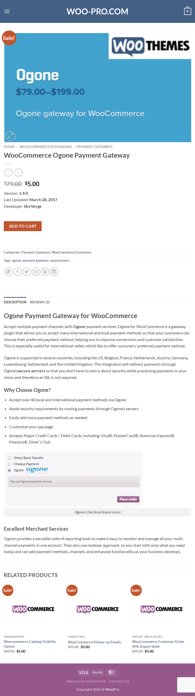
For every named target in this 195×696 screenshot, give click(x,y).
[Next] (191, 623)
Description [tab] (15, 302)
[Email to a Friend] (36, 272)
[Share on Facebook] (17, 272)
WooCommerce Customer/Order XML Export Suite (158, 643)
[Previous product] (18, 172)
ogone (16, 260)
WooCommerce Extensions (46, 147)
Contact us (119, 681)
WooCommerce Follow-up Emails (94, 642)
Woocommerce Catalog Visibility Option (30, 643)
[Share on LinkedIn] (54, 272)
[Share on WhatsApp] (8, 272)
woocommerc (60, 260)
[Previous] (4, 623)
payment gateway (35, 260)
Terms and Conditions (86, 681)
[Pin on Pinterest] (45, 272)
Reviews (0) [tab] (40, 302)
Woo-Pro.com (97, 11)
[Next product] (8, 172)
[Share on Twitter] (27, 272)
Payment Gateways (94, 147)
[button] (7, 11)
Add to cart (23, 226)
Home (9, 147)
